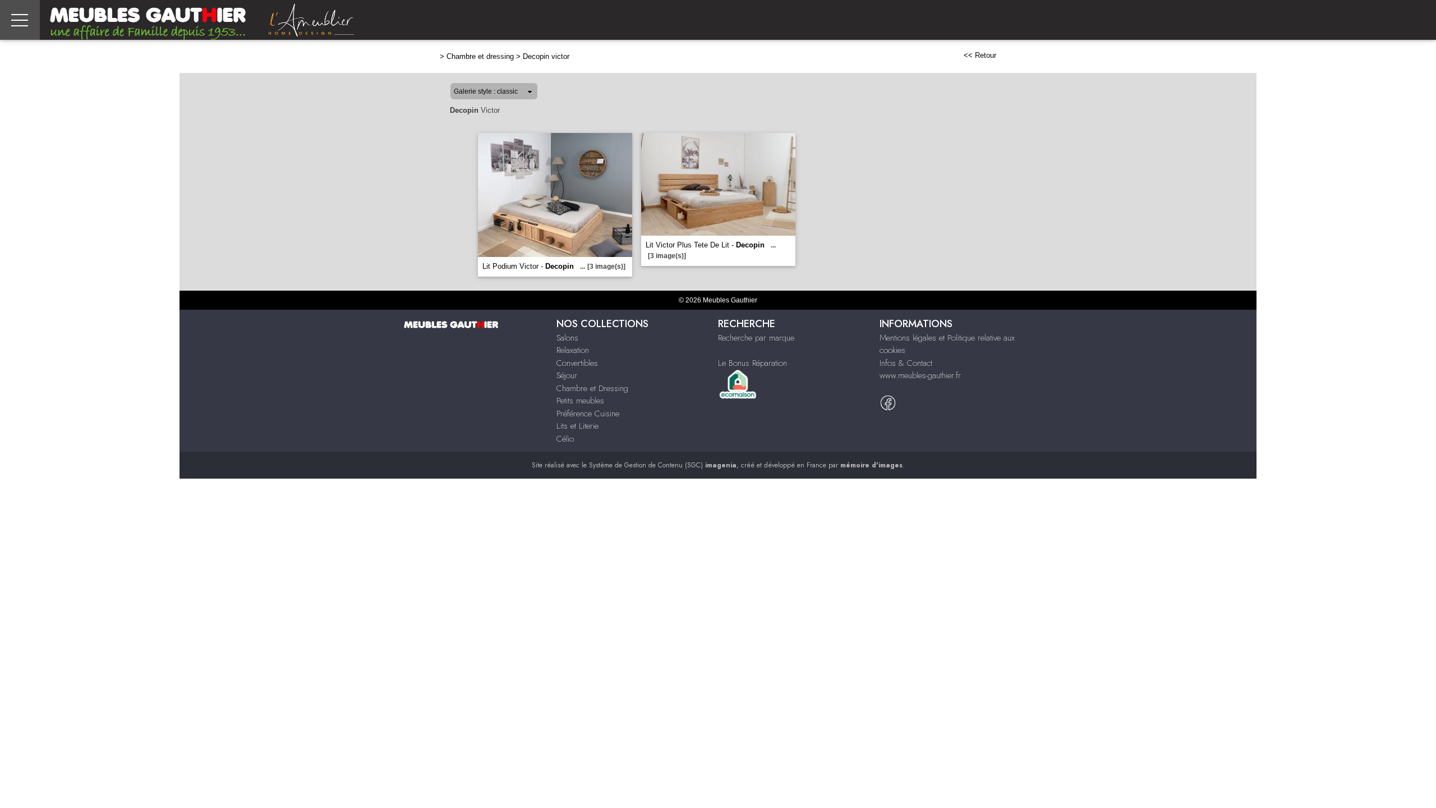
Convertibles (577, 363)
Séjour (566, 375)
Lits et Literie (577, 426)
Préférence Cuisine (587, 413)
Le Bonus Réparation (752, 363)
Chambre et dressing (480, 56)
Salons (567, 338)
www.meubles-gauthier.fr (920, 375)
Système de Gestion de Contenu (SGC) (663, 465)
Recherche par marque (756, 338)
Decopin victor (546, 56)
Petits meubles (580, 400)
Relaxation (572, 350)
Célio (565, 439)
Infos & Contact (906, 363)
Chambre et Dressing (592, 388)
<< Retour (980, 55)
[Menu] (20, 20)
